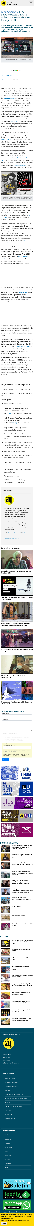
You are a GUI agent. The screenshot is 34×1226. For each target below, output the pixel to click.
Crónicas (8, 1155)
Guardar (5, 760)
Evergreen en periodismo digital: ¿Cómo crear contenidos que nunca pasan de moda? (22, 985)
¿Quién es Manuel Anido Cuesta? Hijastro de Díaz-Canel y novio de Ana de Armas (22, 864)
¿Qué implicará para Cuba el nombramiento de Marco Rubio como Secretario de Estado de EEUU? (22, 890)
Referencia (6, 1057)
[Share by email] (18, 70)
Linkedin (7, 535)
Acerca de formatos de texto (9, 733)
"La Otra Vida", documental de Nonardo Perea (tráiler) (17, 650)
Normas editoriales (11, 1086)
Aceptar (4, 1223)
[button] (22, 7)
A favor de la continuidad (19, 915)
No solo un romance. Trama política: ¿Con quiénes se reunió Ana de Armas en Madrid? (22, 847)
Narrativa (8, 1163)
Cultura (7, 79)
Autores (7, 1102)
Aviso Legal (8, 1114)
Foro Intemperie (9, 11)
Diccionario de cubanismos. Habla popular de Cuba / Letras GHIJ (21, 1019)
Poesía (7, 1159)
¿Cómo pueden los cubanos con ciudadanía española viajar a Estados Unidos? (22, 968)
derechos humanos (23, 346)
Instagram (17, 533)
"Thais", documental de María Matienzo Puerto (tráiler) (14, 677)
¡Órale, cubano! (16, 906)
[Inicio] (9, 3)
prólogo (9, 413)
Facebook (11, 533)
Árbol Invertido (6, 75)
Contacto (8, 1110)
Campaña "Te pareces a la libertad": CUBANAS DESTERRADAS (17, 598)
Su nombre (5, 713)
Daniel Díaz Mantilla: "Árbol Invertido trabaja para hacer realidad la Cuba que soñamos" (20, 882)
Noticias (7, 1143)
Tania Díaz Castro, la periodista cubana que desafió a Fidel (16, 572)
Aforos (3, 79)
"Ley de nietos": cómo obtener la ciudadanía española (21, 993)
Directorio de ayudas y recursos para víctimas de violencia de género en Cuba (22, 942)
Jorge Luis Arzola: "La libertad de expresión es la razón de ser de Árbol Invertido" (22, 873)
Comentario (5, 719)
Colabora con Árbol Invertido (14, 1094)
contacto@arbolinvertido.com (12, 538)
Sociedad (8, 1139)
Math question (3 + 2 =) (9, 745)
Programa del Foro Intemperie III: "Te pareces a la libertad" (16, 703)
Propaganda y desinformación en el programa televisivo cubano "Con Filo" (22, 855)
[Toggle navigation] (31, 3)
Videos (7, 1167)
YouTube (24, 533)
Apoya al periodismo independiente (16, 1098)
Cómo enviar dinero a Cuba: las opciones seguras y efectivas (20, 1002)
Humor (7, 1151)
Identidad (8, 1090)
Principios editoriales (11, 1082)
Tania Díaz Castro (20, 165)
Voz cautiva (14, 121)
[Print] (22, 70)
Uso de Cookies (10, 1119)
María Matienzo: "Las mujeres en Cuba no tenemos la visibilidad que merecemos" (15, 624)
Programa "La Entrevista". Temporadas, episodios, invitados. (21, 898)
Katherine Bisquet (7, 139)
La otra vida (23, 292)
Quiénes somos (10, 1078)
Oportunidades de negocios (13, 1106)
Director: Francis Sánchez (11, 1063)
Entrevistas (8, 1147)
